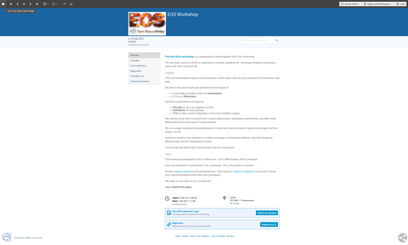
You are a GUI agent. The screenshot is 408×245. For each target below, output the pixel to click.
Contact (185, 236)
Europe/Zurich (351, 4)
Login (402, 4)
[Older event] (18, 4)
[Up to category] (24, 4)
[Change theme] (55, 4)
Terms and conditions (200, 236)
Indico (28, 237)
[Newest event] (36, 4)
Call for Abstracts (138, 66)
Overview (134, 55)
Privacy (230, 236)
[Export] (46, 4)
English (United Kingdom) (378, 4)
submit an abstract (244, 171)
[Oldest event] (11, 4)
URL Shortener (218, 236)
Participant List (137, 76)
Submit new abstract (267, 212)
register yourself (183, 171)
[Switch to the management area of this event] (71, 4)
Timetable (134, 60)
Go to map (234, 203)
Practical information (139, 81)
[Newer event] (30, 4)
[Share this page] (402, 238)
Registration (135, 71)
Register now (268, 224)
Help (177, 236)
